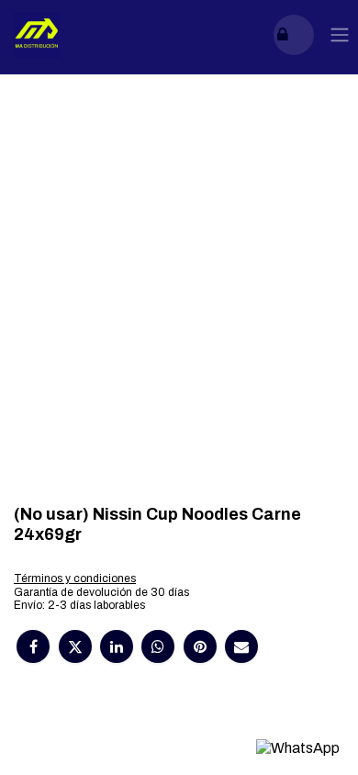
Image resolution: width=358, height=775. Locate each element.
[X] (75, 646)
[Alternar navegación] (339, 35)
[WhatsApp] (157, 646)
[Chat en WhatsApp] (298, 747)
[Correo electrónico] (241, 646)
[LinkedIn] (116, 646)
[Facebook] (33, 646)
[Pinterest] (200, 646)
